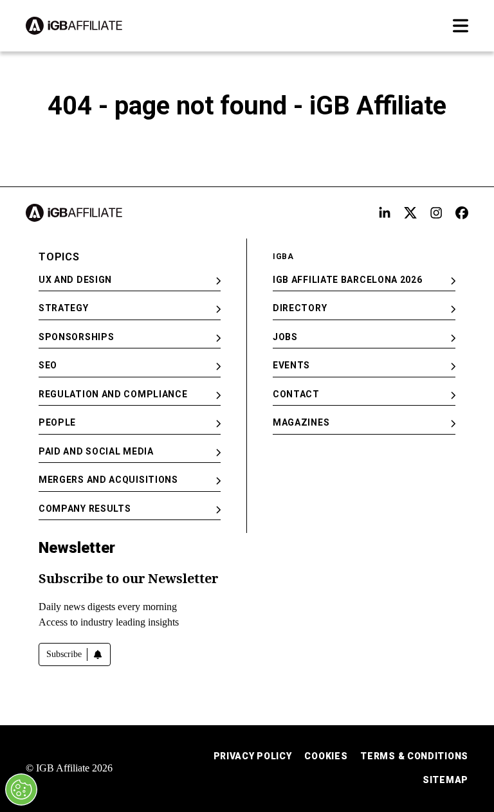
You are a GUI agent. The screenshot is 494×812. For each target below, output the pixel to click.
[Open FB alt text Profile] (461, 212)
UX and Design (75, 280)
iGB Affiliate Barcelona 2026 (348, 280)
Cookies (325, 756)
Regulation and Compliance (113, 394)
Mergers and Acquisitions (108, 479)
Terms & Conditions (414, 756)
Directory (300, 308)
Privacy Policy (253, 756)
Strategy (64, 308)
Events (291, 365)
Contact (296, 394)
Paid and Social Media (96, 451)
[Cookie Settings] (21, 789)
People (57, 422)
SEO (48, 365)
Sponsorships (76, 337)
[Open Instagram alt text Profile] (436, 212)
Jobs (285, 337)
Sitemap (445, 780)
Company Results (85, 508)
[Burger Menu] (460, 26)
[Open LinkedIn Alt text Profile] (384, 212)
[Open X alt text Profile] (410, 212)
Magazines (301, 422)
